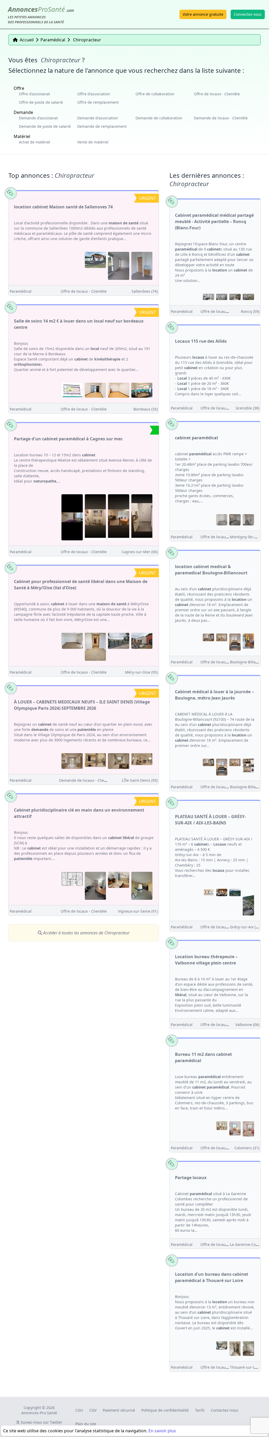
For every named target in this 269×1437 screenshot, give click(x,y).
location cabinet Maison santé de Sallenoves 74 (63, 207)
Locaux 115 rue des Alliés (201, 341)
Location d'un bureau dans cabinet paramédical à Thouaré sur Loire (211, 1277)
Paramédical (21, 291)
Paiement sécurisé (119, 1410)
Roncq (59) (250, 311)
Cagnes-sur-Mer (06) (140, 551)
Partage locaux (190, 1177)
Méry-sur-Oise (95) (141, 672)
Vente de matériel (92, 142)
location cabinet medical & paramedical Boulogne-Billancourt (211, 570)
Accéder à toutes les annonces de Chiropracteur (86, 933)
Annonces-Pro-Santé (39, 1412)
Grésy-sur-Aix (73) (245, 926)
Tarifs (200, 1410)
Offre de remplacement (98, 102)
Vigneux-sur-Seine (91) (138, 911)
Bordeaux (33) (145, 409)
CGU (79, 1410)
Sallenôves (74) (145, 291)
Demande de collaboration (159, 117)
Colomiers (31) (246, 1147)
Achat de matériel (34, 142)
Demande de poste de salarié (45, 126)
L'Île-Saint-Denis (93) (140, 780)
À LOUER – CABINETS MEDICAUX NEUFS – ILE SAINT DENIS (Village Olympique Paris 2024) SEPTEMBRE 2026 (82, 705)
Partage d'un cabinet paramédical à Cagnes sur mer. (68, 439)
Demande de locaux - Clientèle (221, 117)
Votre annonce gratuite (203, 14)
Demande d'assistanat (38, 117)
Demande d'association (97, 117)
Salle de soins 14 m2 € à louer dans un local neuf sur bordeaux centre (78, 324)
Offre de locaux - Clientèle (217, 93)
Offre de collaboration (155, 93)
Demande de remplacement (102, 126)
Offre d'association (93, 93)
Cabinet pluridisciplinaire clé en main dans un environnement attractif (79, 813)
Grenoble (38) (247, 408)
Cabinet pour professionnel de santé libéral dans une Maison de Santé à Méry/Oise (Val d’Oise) (80, 585)
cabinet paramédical (196, 438)
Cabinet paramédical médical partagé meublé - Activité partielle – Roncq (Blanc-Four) (214, 221)
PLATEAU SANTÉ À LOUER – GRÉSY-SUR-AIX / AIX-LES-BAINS (210, 820)
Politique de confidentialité (165, 1410)
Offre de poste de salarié (41, 102)
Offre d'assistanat (34, 93)
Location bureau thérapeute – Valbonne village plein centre (206, 960)
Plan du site (85, 1423)
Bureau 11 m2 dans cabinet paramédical (203, 1057)
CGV (92, 1410)
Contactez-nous (224, 1410)
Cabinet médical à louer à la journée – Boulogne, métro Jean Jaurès (214, 695)
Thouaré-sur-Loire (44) (249, 1367)
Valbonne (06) (247, 1024)
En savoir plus (162, 1431)
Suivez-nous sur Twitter (41, 1422)
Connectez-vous (248, 14)
